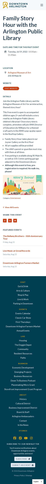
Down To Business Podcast (23, 380)
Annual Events (23, 330)
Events (23, 309)
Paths (23, 357)
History (23, 399)
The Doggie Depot (23, 345)
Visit (23, 282)
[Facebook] (15, 438)
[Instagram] (31, 438)
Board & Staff (23, 412)
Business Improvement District (23, 407)
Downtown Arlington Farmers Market (23, 326)
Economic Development (23, 367)
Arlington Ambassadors (23, 416)
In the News (23, 425)
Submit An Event (22, 465)
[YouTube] (26, 438)
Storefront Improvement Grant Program (23, 389)
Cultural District (23, 403)
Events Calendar (23, 313)
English (36, 482)
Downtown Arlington (26, 471)
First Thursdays (23, 322)
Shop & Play (23, 295)
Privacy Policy (19, 475)
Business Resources (23, 376)
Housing (23, 340)
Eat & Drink (23, 286)
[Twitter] (20, 438)
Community (23, 349)
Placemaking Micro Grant (23, 385)
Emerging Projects (23, 372)
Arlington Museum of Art (19, 72)
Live (23, 336)
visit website (11, 88)
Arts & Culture (23, 290)
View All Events (11, 207)
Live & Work (23, 299)
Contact (23, 420)
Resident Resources (23, 353)
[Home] (15, 5)
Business (23, 363)
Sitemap (29, 475)
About (23, 395)
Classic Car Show (23, 318)
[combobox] (38, 481)
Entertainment (15, 198)
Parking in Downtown (23, 303)
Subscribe (22, 459)
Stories (23, 431)
